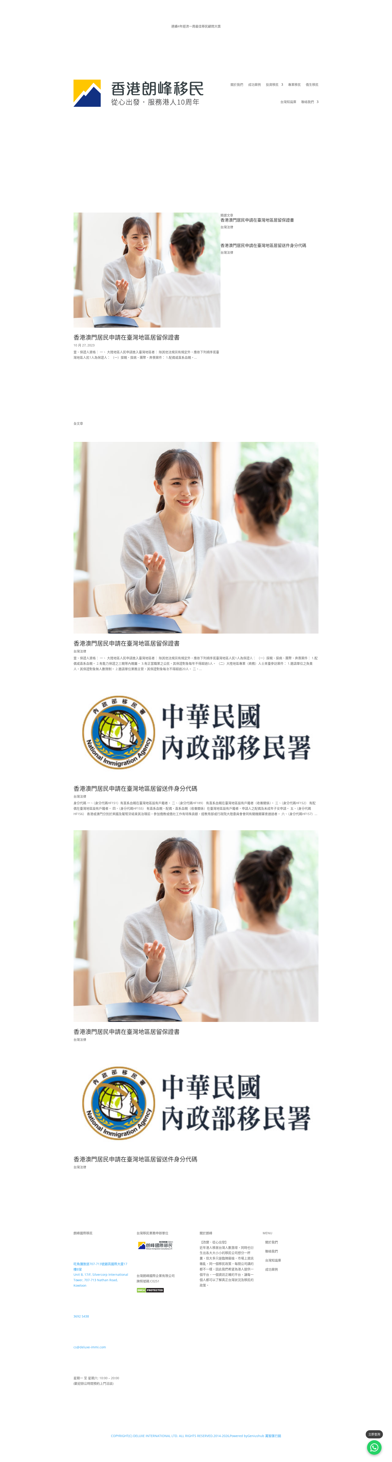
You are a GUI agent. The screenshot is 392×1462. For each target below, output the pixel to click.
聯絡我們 (307, 102)
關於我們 (236, 84)
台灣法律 (226, 227)
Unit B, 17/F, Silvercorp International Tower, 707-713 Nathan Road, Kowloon (101, 1280)
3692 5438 (81, 1316)
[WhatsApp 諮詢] (374, 1447)
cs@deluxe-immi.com (90, 1347)
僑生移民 (312, 84)
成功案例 (254, 84)
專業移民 (294, 84)
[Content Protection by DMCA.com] (150, 1292)
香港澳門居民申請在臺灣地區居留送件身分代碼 (263, 245)
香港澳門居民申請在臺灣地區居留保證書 (127, 337)
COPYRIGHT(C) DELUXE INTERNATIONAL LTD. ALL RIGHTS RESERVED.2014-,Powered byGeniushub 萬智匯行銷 (196, 1436)
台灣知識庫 (288, 102)
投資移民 (272, 84)
